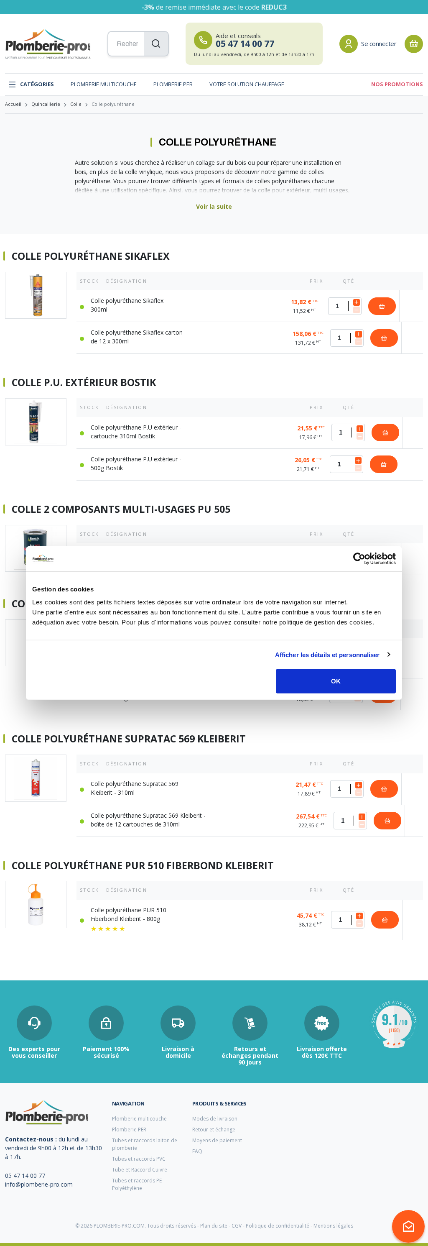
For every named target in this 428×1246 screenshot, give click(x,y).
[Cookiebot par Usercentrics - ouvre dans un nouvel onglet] (359, 558)
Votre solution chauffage (246, 84)
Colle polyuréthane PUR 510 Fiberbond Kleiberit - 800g (128, 914)
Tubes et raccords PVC (139, 1158)
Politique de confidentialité (277, 1225)
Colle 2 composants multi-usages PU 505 (121, 509)
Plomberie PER (173, 84)
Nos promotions (397, 84)
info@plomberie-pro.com (39, 1184)
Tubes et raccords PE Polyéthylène (137, 1184)
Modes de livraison (214, 1118)
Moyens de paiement (217, 1140)
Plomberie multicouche (104, 84)
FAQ (197, 1151)
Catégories (37, 84)
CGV (237, 1225)
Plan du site (213, 1225)
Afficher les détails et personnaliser (327, 654)
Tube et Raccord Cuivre (139, 1169)
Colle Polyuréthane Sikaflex (91, 256)
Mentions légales (333, 1225)
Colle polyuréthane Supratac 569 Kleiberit (129, 739)
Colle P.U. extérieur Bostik (84, 382)
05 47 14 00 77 (25, 1175)
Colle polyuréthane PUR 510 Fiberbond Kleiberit (143, 865)
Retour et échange (213, 1129)
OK (336, 681)
